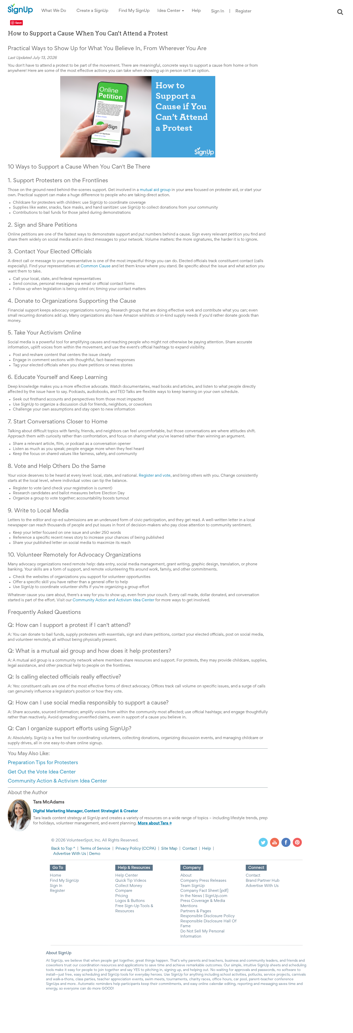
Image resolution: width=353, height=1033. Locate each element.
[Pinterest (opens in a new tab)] (297, 842)
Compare (123, 891)
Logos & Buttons (130, 901)
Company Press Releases (203, 881)
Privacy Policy (128, 848)
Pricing (121, 896)
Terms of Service (95, 848)
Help (206, 848)
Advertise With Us (69, 854)
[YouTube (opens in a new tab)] (274, 842)
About (185, 875)
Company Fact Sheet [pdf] (204, 891)
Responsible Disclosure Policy (207, 916)
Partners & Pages (195, 911)
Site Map (169, 848)
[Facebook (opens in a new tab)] (285, 842)
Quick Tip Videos (130, 881)
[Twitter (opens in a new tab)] (263, 842)
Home (55, 875)
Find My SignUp (64, 881)
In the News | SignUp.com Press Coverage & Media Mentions (203, 901)
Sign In (217, 11)
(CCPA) (148, 848)
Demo (94, 854)
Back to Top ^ (63, 848)
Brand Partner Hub (262, 881)
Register (243, 11)
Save (18, 23)
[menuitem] (53, 11)
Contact (189, 848)
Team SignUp (192, 886)
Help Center (126, 875)
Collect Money (128, 886)
